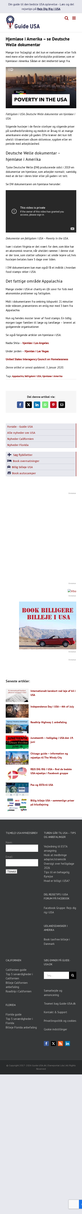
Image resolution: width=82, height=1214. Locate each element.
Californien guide (16, 970)
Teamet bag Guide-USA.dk (60, 1003)
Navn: (9, 842)
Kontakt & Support (55, 1012)
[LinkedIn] (67, 1043)
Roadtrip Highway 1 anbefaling (49, 722)
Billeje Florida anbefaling (21, 1027)
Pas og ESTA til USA (42, 785)
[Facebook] (46, 1043)
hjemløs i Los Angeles (36, 343)
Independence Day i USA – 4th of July (52, 706)
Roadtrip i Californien (18, 991)
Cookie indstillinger (55, 1029)
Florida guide (14, 1014)
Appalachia (18, 376)
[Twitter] (53, 1043)
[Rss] (60, 1043)
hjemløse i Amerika (52, 376)
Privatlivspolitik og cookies (60, 1021)
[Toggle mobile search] (66, 18)
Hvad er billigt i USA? (57, 881)
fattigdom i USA (33, 376)
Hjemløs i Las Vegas (37, 351)
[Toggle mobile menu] (74, 18)
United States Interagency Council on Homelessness (37, 359)
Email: (9, 857)
